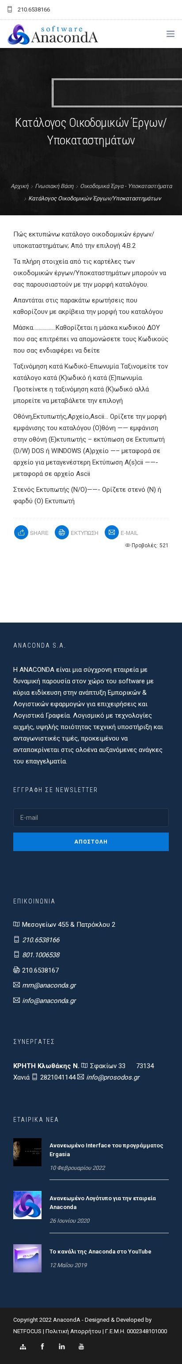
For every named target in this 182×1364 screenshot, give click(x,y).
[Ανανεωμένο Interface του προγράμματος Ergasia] (27, 1152)
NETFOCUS (28, 1331)
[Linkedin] (62, 1347)
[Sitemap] (23, 1347)
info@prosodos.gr (112, 1077)
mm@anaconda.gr (49, 985)
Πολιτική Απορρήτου (73, 1331)
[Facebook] (42, 1347)
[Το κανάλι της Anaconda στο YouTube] (27, 1258)
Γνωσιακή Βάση (54, 186)
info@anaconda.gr (49, 1001)
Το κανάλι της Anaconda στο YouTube (100, 1251)
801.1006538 (40, 955)
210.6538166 (40, 940)
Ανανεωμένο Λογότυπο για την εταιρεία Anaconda (102, 1202)
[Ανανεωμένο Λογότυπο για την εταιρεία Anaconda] (27, 1205)
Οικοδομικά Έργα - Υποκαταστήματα (126, 186)
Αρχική (19, 186)
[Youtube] (81, 1347)
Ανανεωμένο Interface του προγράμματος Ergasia (106, 1150)
